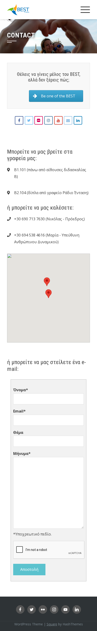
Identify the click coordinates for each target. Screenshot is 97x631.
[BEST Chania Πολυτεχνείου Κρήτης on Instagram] (48, 120)
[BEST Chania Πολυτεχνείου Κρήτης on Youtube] (58, 120)
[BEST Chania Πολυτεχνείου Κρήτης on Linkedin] (78, 120)
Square (52, 624)
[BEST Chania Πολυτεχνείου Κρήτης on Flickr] (38, 120)
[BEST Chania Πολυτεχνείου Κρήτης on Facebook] (19, 120)
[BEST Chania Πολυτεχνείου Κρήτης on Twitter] (29, 120)
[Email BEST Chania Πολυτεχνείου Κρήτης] (68, 120)
